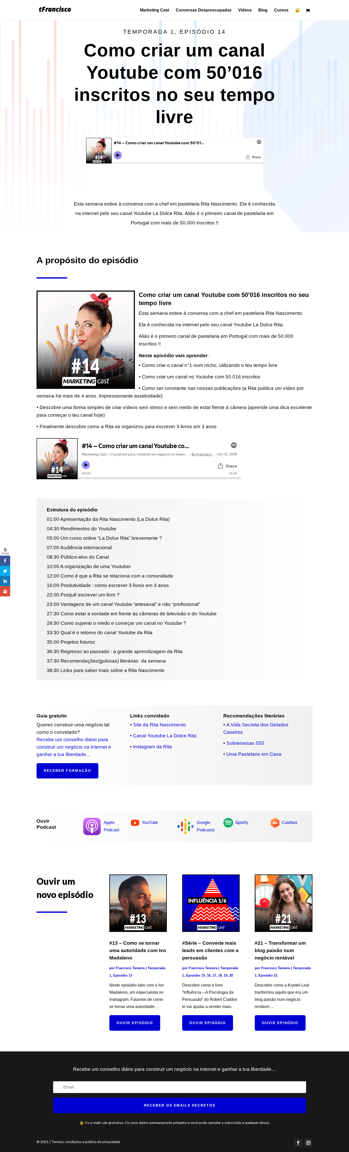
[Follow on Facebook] (298, 1143)
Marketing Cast (154, 10)
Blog (262, 10)
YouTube (150, 822)
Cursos (281, 10)
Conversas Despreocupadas (203, 10)
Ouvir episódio (135, 1023)
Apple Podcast (111, 826)
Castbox (290, 822)
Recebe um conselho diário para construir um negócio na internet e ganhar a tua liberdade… (74, 747)
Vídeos (245, 10)
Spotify (241, 822)
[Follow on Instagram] (308, 1143)
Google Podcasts (206, 826)
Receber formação (67, 771)
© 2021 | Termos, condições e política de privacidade (78, 1141)
